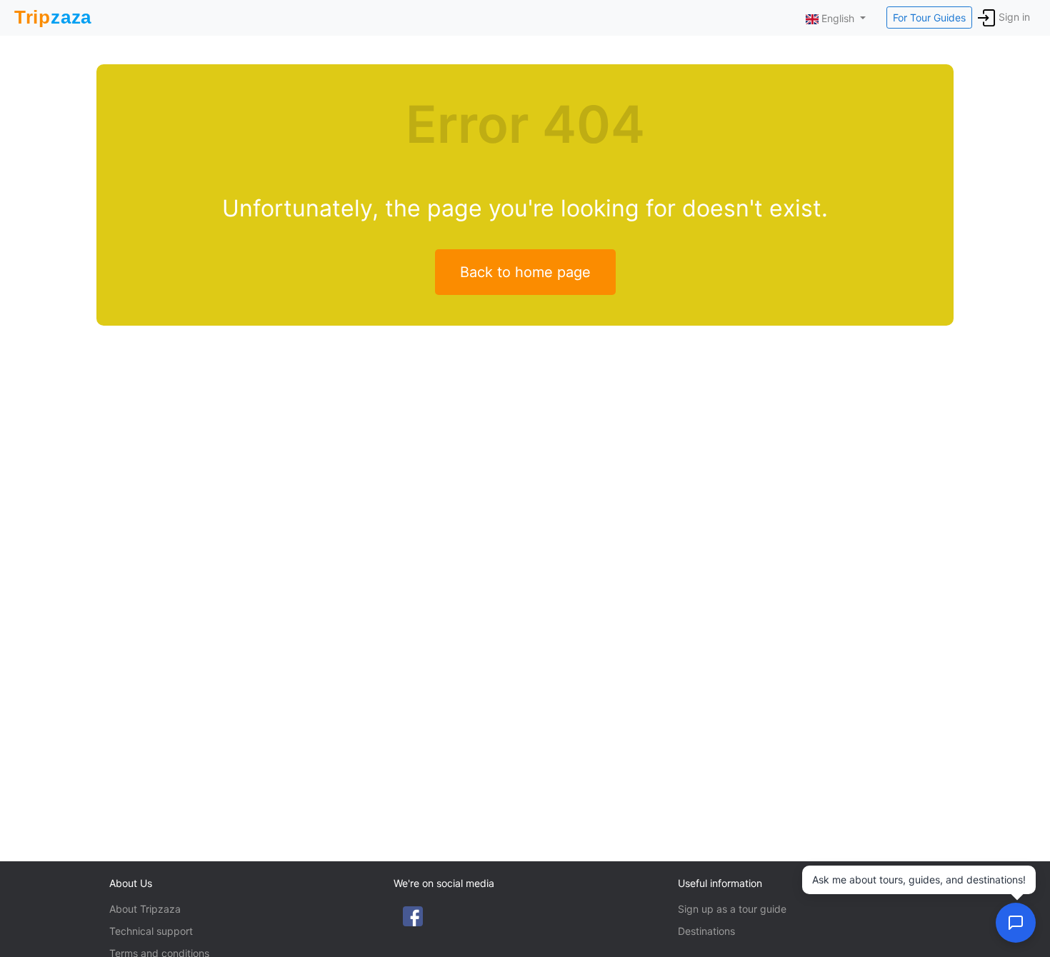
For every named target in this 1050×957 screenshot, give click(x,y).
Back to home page (525, 272)
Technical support (151, 931)
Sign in (1014, 17)
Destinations (706, 931)
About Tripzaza (145, 909)
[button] (1016, 923)
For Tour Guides (929, 17)
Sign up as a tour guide (732, 909)
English (838, 18)
